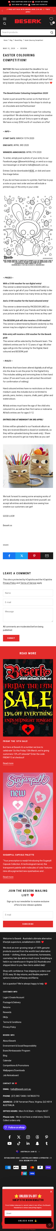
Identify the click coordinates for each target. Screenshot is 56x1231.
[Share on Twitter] (22, 555)
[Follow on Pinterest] (46, 1137)
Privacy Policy (9, 583)
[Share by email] (47, 555)
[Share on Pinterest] (34, 555)
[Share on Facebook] (9, 555)
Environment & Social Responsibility (19, 1046)
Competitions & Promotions (16, 1065)
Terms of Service (28, 583)
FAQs (5, 1017)
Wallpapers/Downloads (14, 1070)
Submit (11, 638)
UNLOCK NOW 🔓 (28, 1220)
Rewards (7, 1012)
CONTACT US (9, 1083)
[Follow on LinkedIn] (28, 1143)
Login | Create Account (13, 997)
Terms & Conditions (12, 1022)
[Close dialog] (51, 1191)
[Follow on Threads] (37, 1137)
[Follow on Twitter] (19, 1137)
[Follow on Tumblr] (46, 1143)
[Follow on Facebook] (9, 1137)
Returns (6, 1007)
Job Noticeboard (11, 1075)
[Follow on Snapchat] (37, 1143)
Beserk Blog (18, 40)
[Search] (52, 32)
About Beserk (9, 1041)
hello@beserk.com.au (21, 1089)
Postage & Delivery (12, 1002)
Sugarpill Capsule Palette (18, 855)
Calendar (7, 1060)
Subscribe (27, 924)
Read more (8, 763)
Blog (11, 40)
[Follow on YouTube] (9, 1143)
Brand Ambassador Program (16, 1050)
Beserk (23, 48)
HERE (31, 171)
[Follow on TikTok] (19, 1143)
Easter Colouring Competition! (34, 40)
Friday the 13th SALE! (15, 741)
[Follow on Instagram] (28, 1137)
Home (5, 40)
